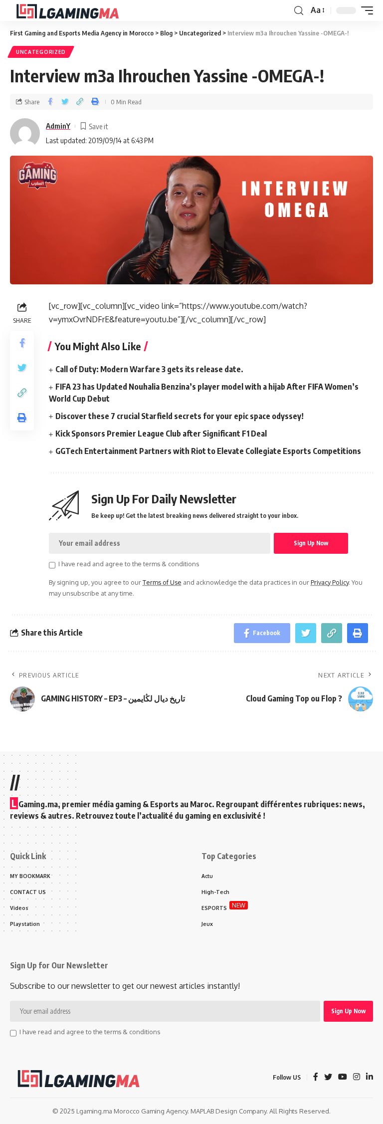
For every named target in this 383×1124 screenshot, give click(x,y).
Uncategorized (41, 52)
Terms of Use (162, 582)
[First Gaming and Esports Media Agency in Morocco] (75, 10)
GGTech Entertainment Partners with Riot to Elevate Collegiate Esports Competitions (208, 451)
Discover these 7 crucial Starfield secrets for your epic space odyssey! (179, 416)
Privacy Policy (330, 582)
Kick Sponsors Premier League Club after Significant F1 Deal (161, 434)
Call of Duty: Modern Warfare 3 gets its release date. (149, 369)
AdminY (58, 125)
